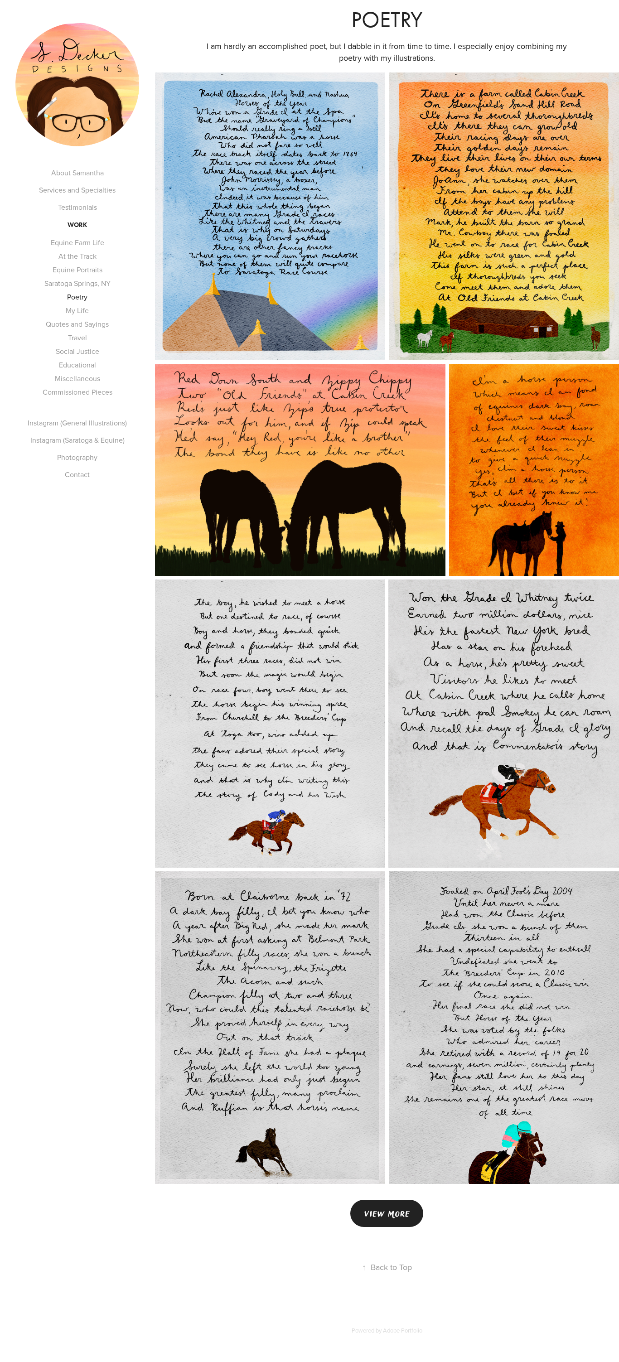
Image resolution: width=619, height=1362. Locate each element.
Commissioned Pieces (77, 392)
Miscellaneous (77, 378)
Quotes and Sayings (77, 324)
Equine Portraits (77, 270)
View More (387, 1213)
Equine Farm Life (77, 242)
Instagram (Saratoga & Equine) (77, 440)
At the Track (77, 256)
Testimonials (77, 207)
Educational (77, 365)
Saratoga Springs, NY (77, 283)
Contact (77, 474)
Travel (77, 338)
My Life (77, 310)
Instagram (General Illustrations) (77, 423)
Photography (77, 457)
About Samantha (77, 173)
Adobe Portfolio (402, 1330)
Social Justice (77, 351)
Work (77, 225)
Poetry (77, 297)
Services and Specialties (77, 190)
